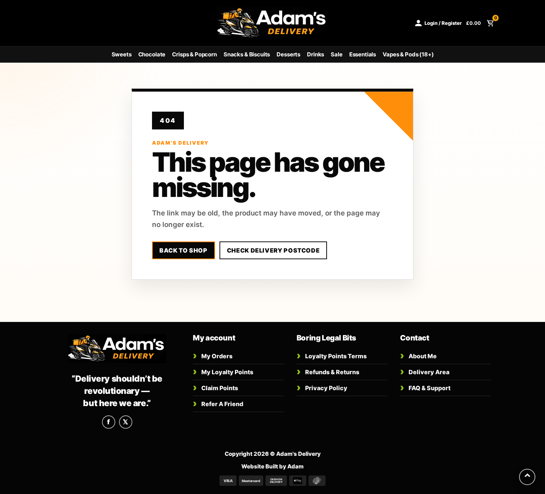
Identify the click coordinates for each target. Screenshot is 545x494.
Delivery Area (424, 371)
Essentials (362, 54)
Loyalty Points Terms (332, 355)
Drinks (315, 54)
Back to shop (183, 250)
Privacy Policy (322, 387)
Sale (336, 54)
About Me (418, 355)
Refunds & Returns (328, 371)
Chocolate (152, 54)
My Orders (212, 355)
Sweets (122, 54)
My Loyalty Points (223, 371)
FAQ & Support (425, 387)
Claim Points (215, 387)
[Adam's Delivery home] (117, 348)
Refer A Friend (218, 403)
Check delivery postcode (273, 250)
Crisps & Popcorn (194, 54)
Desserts (288, 54)
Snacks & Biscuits (247, 54)
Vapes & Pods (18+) (408, 54)
